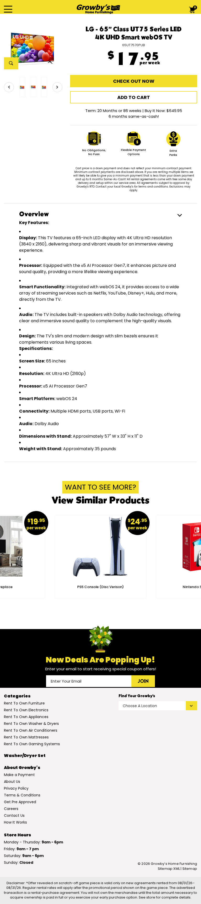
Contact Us (14, 815)
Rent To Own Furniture (24, 703)
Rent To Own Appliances (26, 716)
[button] (9, 87)
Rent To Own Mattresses (26, 737)
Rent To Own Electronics (26, 710)
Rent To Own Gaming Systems (32, 744)
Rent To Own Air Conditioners (30, 730)
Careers (11, 808)
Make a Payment (19, 774)
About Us (12, 781)
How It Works (15, 822)
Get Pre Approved (20, 802)
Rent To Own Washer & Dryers (31, 723)
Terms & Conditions (22, 795)
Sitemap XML (169, 868)
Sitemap (189, 868)
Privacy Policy (16, 788)
